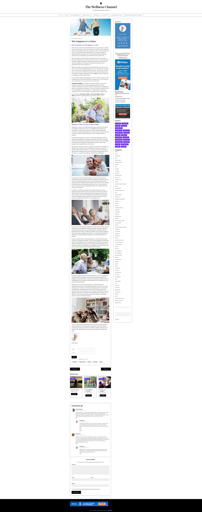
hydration (117, 218)
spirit (116, 283)
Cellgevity (117, 168)
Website (73, 483)
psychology (95, 361)
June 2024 (118, 135)
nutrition (116, 246)
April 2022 (123, 146)
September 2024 (119, 132)
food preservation (118, 194)
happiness (89, 361)
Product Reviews (96, 15)
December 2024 (119, 128)
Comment (74, 464)
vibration (116, 294)
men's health (117, 231)
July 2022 (117, 146)
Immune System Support (75, 15)
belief (116, 158)
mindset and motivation (119, 240)
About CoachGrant (123, 45)
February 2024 (118, 137)
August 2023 (126, 141)
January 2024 (126, 137)
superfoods (117, 287)
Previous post (75, 369)
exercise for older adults (119, 190)
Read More (74, 394)
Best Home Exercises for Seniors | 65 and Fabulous (133, 15)
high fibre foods (118, 216)
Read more (117, 319)
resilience (117, 270)
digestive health (118, 179)
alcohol (116, 151)
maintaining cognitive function (120, 227)
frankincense (117, 197)
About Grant (105, 15)
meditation (117, 229)
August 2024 (126, 132)
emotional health (82, 361)
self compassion (118, 272)
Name (73, 477)
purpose (116, 263)
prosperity (117, 261)
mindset (116, 238)
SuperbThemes (109, 510)
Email (92, 477)
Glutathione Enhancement (120, 199)
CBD (66, 15)
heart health (117, 212)
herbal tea (117, 214)
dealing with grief (118, 175)
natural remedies (118, 244)
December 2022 (125, 144)
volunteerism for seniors (119, 298)
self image (117, 274)
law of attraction (118, 222)
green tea (117, 203)
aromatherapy (117, 156)
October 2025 (125, 123)
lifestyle (116, 225)
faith (116, 192)
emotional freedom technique (120, 184)
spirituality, (117, 285)
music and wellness (119, 242)
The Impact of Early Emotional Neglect (122, 98)
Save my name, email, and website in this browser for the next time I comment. (86, 489)
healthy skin (117, 209)
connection (117, 173)
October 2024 (126, 130)
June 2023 (118, 144)
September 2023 (119, 141)
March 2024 (124, 135)
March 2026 (118, 123)
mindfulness (75, 361)
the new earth (117, 292)
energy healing (118, 188)
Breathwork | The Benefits (120, 102)
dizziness (116, 181)
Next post (106, 369)
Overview (117, 248)
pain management (118, 250)
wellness (101, 361)
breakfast (117, 164)
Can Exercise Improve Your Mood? (116, 15)
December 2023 (119, 139)
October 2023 (126, 139)
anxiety (116, 153)
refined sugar (117, 268)
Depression (117, 177)
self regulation (118, 276)
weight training (118, 302)
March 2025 (124, 125)
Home (61, 15)
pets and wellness (118, 255)
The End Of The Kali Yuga (120, 100)
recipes (116, 266)
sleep (116, 279)
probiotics (117, 257)
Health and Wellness (119, 207)
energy (116, 186)
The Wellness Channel (101, 7)
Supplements (117, 289)
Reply (76, 417)
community (117, 171)
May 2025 (117, 125)
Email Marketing (81, 359)
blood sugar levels (118, 162)
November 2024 (118, 130)
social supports (118, 281)
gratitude (117, 201)
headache (117, 205)
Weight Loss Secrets (86, 15)
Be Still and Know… (119, 96)
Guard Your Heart (75, 389)
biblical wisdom (118, 160)
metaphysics (117, 233)
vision (116, 296)
